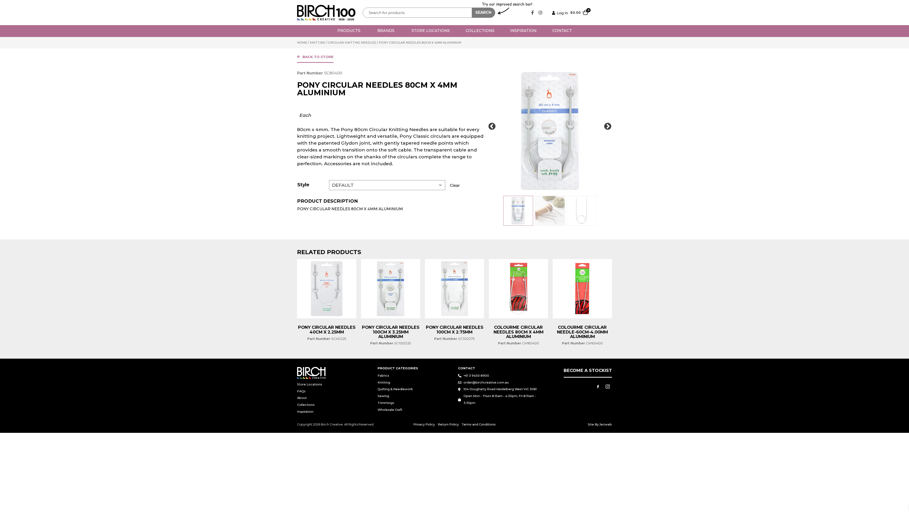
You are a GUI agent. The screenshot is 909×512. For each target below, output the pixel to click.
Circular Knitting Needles (352, 42)
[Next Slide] (607, 126)
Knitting (317, 42)
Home (302, 42)
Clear (455, 185)
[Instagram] (540, 12)
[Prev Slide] (492, 126)
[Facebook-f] (532, 12)
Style (303, 184)
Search (483, 12)
